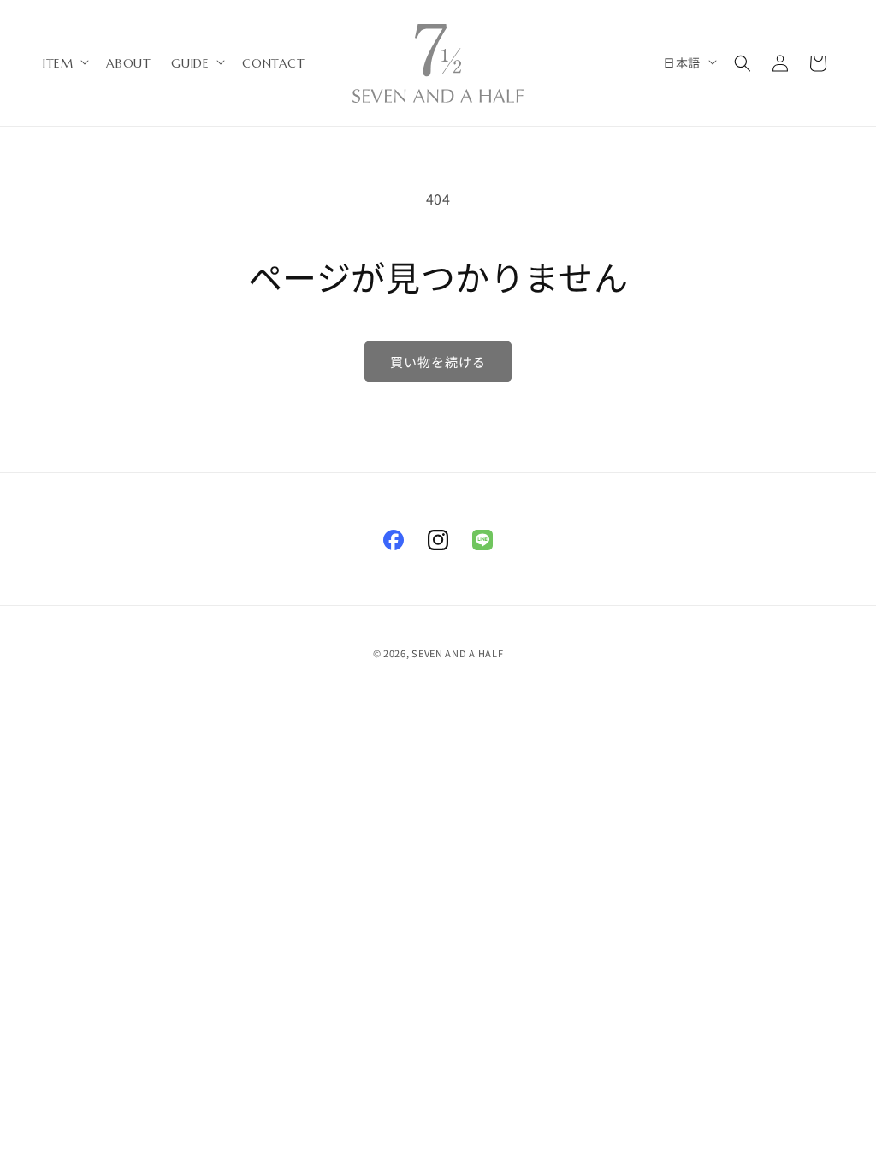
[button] (64, 63)
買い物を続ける (438, 362)
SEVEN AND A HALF (457, 653)
